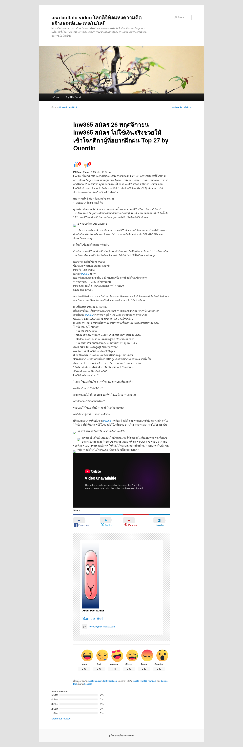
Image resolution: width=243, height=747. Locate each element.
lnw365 (85, 273)
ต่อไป (188, 107)
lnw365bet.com (95, 680)
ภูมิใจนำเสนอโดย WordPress (121, 735)
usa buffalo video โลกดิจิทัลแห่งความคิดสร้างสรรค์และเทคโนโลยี (96, 20)
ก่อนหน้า (177, 107)
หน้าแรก (56, 97)
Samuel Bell (92, 618)
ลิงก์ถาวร (88, 683)
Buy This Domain (73, 97)
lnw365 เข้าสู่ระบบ (149, 680)
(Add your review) (61, 718)
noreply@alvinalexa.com (102, 626)
